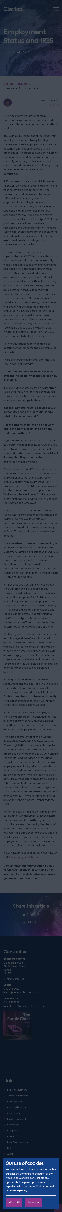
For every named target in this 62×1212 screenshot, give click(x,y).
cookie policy (18, 1190)
